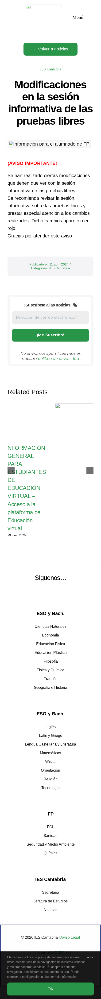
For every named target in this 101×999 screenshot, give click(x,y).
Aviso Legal (70, 937)
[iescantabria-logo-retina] (44, 6)
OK (50, 989)
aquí (90, 957)
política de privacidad (58, 358)
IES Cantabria (50, 69)
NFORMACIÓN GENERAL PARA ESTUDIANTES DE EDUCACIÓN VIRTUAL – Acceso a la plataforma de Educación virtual (27, 488)
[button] (11, 470)
